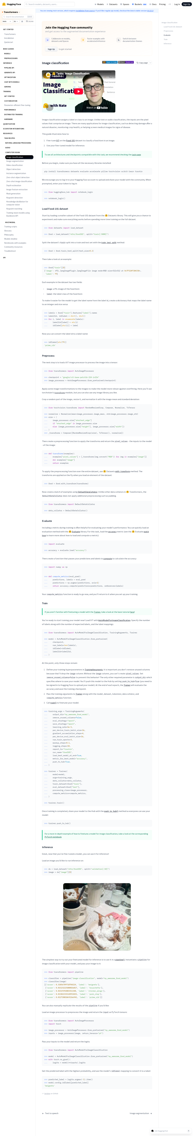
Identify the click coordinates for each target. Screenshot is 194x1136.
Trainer (97, 612)
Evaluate (76, 531)
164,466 (30, 21)
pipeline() (120, 959)
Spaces (126, 4)
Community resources (13, 247)
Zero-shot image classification (19, 181)
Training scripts (10, 226)
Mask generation (13, 193)
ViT (57, 140)
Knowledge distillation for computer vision (17, 203)
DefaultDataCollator (87, 491)
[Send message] (188, 1130)
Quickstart (8, 42)
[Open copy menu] (150, 63)
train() (53, 702)
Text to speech (50, 1113)
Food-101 (70, 140)
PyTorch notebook (53, 837)
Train (165, 39)
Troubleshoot (10, 251)
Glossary (7, 230)
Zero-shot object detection (18, 177)
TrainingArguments (94, 669)
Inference (167, 43)
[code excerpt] (149, 171)
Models (100, 4)
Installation (9, 38)
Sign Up (186, 4)
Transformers (10, 34)
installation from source (85, 10)
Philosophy (9, 234)
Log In (177, 4)
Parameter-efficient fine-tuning (17, 105)
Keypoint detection (14, 197)
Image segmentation (15, 161)
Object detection (13, 169)
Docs (154, 4)
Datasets (113, 4)
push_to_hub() (111, 811)
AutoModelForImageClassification (114, 620)
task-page (136, 154)
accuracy (112, 531)
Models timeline (10, 239)
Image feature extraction (17, 189)
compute (107, 558)
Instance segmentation (16, 173)
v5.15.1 (150, 10)
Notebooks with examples (15, 243)
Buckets (140, 4)
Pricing (162, 4)
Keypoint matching (14, 208)
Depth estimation (13, 185)
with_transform (122, 471)
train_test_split (108, 242)
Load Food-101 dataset (173, 27)
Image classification (14, 157)
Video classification (14, 165)
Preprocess (168, 31)
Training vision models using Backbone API (18, 214)
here (132, 612)
